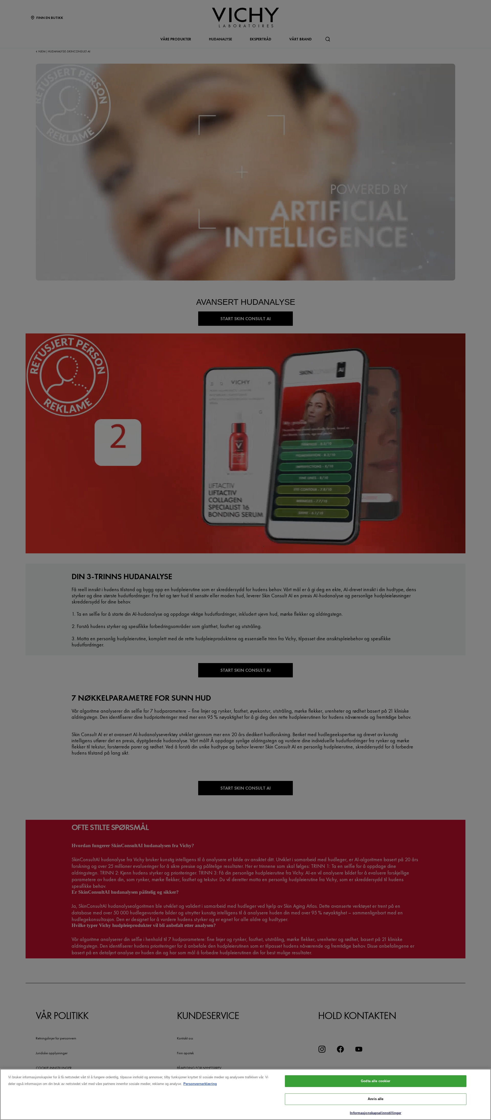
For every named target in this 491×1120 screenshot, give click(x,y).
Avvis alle (375, 1099)
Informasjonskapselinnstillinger (375, 1113)
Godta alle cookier (375, 1081)
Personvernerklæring (200, 1084)
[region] (245, 1094)
